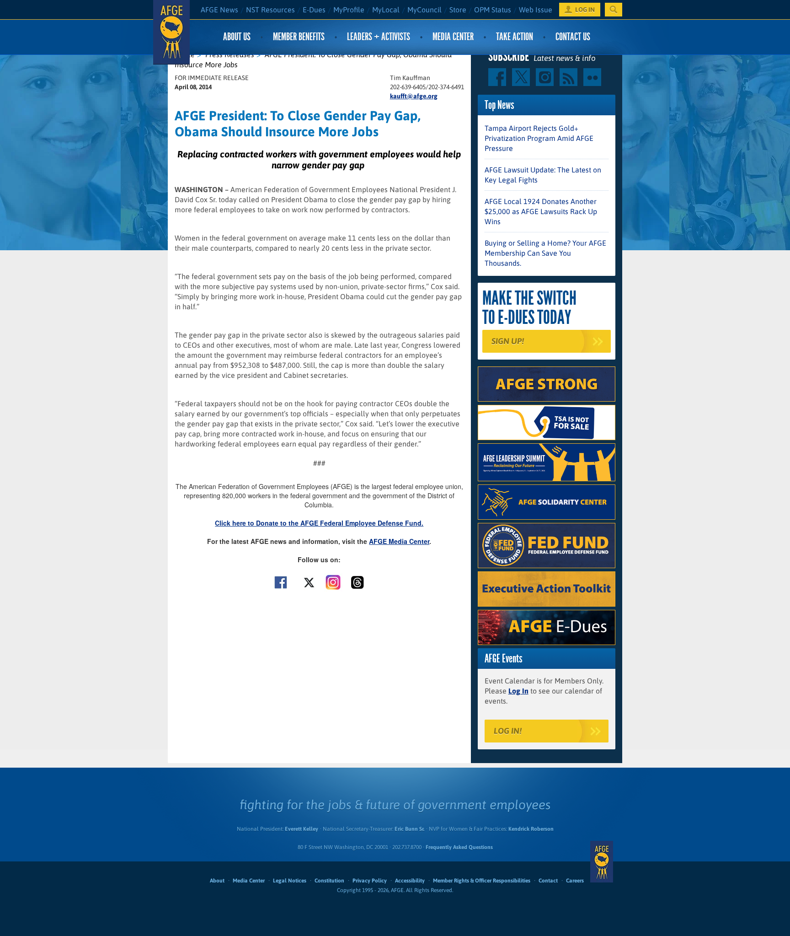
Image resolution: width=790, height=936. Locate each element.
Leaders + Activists (378, 37)
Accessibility (410, 880)
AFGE (601, 861)
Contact (548, 880)
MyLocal (386, 9)
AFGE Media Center (399, 541)
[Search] (613, 9)
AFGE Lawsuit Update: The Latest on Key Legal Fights (543, 175)
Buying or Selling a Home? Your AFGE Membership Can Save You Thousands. (545, 253)
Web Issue (535, 9)
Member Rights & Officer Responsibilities (481, 880)
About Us (237, 37)
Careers (575, 880)
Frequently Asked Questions (459, 847)
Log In (518, 691)
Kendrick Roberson (531, 829)
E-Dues (314, 9)
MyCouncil (424, 9)
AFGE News (219, 9)
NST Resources (270, 9)
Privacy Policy (369, 880)
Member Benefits (299, 37)
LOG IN (585, 9)
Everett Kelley (301, 829)
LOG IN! (508, 731)
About (217, 880)
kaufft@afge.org (414, 96)
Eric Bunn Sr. (409, 829)
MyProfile (348, 9)
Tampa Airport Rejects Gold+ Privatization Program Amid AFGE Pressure (539, 138)
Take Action (514, 37)
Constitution (329, 880)
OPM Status (492, 9)
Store (457, 9)
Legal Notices (289, 880)
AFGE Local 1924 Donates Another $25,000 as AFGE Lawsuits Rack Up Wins (541, 211)
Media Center (453, 37)
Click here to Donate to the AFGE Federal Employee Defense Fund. (319, 522)
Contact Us (572, 37)
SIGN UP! (507, 341)
